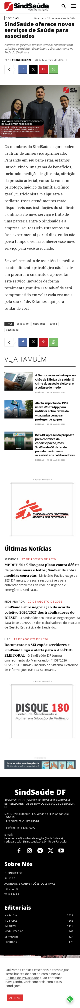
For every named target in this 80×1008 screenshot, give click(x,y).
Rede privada (14, 601)
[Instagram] (29, 851)
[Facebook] (22, 69)
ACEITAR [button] (14, 998)
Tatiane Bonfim (20, 59)
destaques (39, 323)
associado (23, 323)
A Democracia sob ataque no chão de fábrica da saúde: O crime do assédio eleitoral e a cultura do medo (55, 381)
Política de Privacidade (22, 978)
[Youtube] (61, 851)
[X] (33, 69)
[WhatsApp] (53, 69)
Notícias (12, 18)
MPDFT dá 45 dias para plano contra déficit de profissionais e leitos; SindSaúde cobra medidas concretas (41, 570)
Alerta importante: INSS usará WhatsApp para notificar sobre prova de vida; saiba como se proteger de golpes (52, 411)
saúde (53, 323)
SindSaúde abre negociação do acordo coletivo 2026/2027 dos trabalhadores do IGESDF (39, 612)
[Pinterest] (43, 69)
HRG (7, 639)
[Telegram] (40, 851)
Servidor (11, 559)
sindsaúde (12, 329)
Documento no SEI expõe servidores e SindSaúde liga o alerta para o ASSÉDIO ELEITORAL (38, 650)
